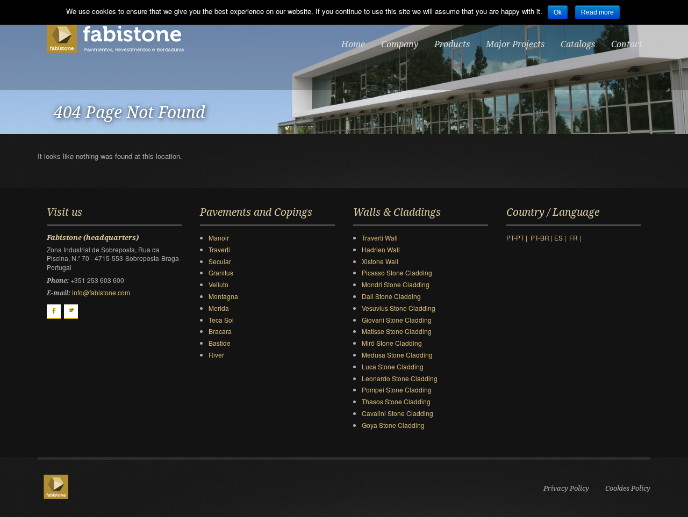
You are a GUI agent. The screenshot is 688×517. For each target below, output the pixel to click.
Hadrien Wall (381, 249)
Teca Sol (221, 319)
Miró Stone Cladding (392, 342)
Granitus (221, 272)
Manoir (219, 237)
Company (399, 44)
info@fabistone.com (101, 292)
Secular (220, 261)
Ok (558, 12)
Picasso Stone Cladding (397, 272)
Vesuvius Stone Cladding (398, 307)
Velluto (218, 284)
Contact (626, 44)
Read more (597, 12)
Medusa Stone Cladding (397, 354)
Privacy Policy (566, 488)
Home (353, 44)
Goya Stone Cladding (393, 424)
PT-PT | (518, 237)
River (216, 354)
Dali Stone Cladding (391, 296)
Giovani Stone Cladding (397, 319)
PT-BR (541, 237)
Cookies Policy (627, 488)
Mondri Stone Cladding (395, 284)
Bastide (220, 342)
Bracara (220, 331)
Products (452, 44)
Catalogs (578, 44)
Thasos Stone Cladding (396, 401)
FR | (576, 237)
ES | (561, 237)
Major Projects (515, 44)
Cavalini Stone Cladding (397, 413)
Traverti (219, 249)
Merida (219, 307)
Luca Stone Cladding (393, 366)
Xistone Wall (380, 261)
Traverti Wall (380, 237)
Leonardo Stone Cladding (400, 378)
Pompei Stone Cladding (397, 389)
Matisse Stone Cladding (397, 331)
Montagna (223, 296)
